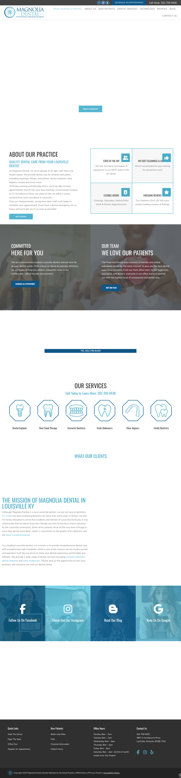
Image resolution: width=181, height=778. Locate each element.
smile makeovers (31, 560)
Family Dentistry (161, 428)
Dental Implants (20, 428)
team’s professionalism (18, 535)
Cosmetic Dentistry (76, 428)
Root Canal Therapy (48, 428)
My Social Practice (66, 772)
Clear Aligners (132, 428)
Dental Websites (49, 772)
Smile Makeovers (105, 428)
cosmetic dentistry (75, 556)
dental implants (10, 560)
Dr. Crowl (7, 515)
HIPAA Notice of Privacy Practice (89, 772)
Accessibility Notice (112, 772)
